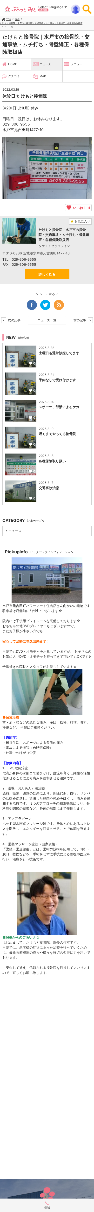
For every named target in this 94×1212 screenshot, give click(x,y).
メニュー (76, 64)
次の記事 (13, 320)
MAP (43, 76)
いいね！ (80, 207)
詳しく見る (47, 274)
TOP (8, 19)
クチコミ (14, 76)
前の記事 (80, 320)
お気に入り (82, 221)
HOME (12, 64)
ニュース (8, 27)
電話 (47, 1208)
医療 (17, 19)
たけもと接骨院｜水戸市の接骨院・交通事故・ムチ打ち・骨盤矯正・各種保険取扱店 (41, 23)
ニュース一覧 (47, 320)
